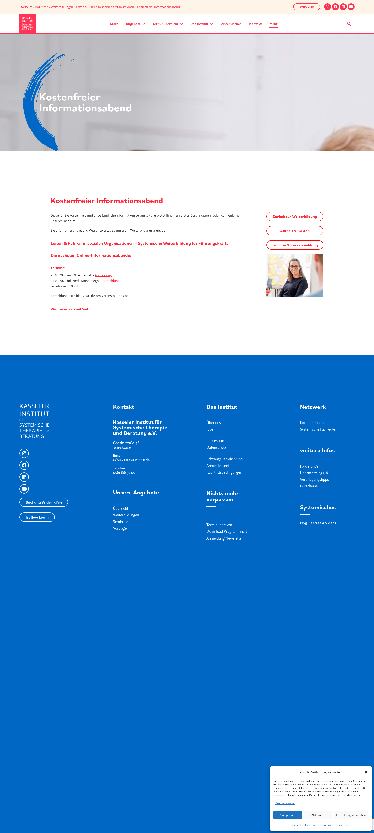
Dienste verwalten (285, 803)
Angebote (41, 7)
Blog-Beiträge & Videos (318, 523)
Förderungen (310, 466)
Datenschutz (216, 447)
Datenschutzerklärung (324, 825)
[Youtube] (351, 6)
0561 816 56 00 (124, 472)
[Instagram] (327, 6)
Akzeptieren (287, 815)
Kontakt (255, 23)
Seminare (120, 521)
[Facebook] (335, 6)
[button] (366, 772)
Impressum (344, 825)
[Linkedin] (343, 6)
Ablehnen (317, 815)
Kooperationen (312, 422)
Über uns (213, 422)
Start (114, 23)
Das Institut (199, 23)
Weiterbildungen (62, 7)
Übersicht (120, 508)
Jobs (209, 429)
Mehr (273, 23)
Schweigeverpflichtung (224, 459)
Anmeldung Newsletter (224, 538)
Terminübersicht (165, 23)
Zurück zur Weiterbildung (295, 216)
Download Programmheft (226, 531)
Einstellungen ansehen (351, 815)
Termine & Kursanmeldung (295, 244)
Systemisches (230, 23)
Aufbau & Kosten (295, 230)
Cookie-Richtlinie (301, 825)
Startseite (25, 7)
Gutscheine (309, 486)
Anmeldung (103, 275)
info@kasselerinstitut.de (131, 460)
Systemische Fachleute (317, 429)
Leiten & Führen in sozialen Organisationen (105, 7)
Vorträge (120, 528)
